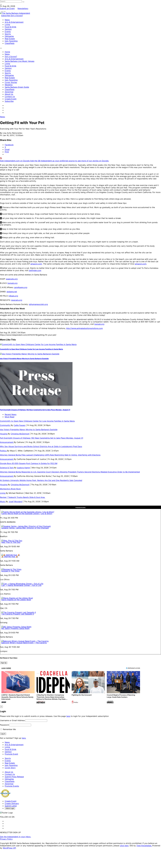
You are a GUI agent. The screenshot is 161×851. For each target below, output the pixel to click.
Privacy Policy (6, 839)
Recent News (10, 414)
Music (3, 501)
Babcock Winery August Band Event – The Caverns (24, 643)
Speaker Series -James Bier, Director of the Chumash (25, 528)
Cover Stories (11, 82)
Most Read (9, 417)
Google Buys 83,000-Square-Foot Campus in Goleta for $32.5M (28, 463)
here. (24, 738)
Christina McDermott (20, 434)
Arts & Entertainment (14, 22)
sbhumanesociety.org (38, 304)
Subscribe (6, 15)
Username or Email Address (12, 720)
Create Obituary (12, 803)
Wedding (8, 85)
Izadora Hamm (23, 467)
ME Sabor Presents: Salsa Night (15, 628)
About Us (9, 94)
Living (7, 24)
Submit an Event (7, 8)
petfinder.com (35, 270)
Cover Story (10, 768)
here (68, 716)
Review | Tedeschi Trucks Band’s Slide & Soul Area (22, 497)
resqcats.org (16, 300)
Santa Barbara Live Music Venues (19, 61)
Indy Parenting (11, 41)
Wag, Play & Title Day (10, 542)
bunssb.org (12, 283)
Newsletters (23, 8)
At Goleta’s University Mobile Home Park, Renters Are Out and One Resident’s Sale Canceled (41, 480)
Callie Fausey (19, 425)
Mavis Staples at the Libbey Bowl (16, 599)
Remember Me (9, 729)
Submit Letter (11, 806)
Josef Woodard (15, 501)
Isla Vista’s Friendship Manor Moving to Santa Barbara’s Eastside (24, 358)
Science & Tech (7, 467)
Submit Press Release (14, 776)
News (7, 20)
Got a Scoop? (17, 15)
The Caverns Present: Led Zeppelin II (17, 614)
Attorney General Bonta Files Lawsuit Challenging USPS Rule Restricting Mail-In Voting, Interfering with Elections (50, 455)
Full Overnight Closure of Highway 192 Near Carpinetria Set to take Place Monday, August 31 (35, 410)
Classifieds (9, 43)
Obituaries (9, 36)
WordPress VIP (9, 848)
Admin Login (10, 808)
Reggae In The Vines (10, 571)
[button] (18, 687)
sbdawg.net (12, 291)
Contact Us (10, 96)
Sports (8, 34)
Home (7, 52)
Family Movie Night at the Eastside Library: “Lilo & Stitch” (26, 513)
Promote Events (12, 786)
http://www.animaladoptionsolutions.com (84, 328)
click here (124, 845)
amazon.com (36, 264)
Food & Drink (10, 27)
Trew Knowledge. (144, 845)
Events (8, 31)
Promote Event (11, 754)
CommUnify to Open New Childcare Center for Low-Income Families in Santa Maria (31, 349)
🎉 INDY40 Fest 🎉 (9, 556)
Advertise (9, 92)
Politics (3, 451)
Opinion (8, 29)
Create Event (10, 99)
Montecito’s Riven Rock (10, 489)
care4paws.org (20, 287)
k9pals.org (13, 296)
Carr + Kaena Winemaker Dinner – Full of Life (21, 585)
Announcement (7, 442)
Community (5, 425)
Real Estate (10, 38)
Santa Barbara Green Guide (17, 87)
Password (4, 725)
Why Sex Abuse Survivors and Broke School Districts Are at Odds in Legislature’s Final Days (41, 446)
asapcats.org (12, 279)
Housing (4, 434)
